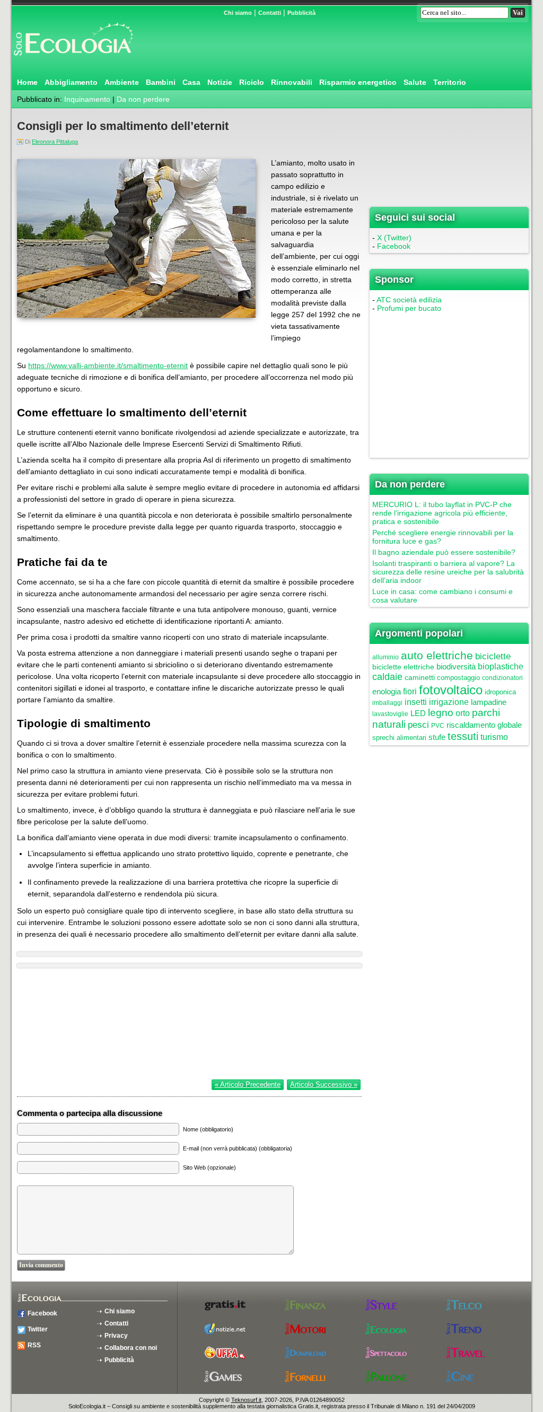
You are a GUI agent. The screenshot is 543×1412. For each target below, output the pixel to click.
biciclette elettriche (403, 667)
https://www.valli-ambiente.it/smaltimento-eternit (108, 365)
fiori (410, 691)
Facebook (393, 246)
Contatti (269, 13)
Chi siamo (238, 13)
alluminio (385, 657)
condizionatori (502, 678)
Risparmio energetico (358, 82)
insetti (416, 702)
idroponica (500, 692)
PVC (437, 725)
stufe (436, 737)
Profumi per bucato (409, 308)
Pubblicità (301, 13)
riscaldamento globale (484, 724)
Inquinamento (87, 99)
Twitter (38, 1329)
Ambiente (121, 82)
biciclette (493, 656)
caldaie (387, 677)
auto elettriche (437, 655)
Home (27, 82)
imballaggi (387, 703)
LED (418, 713)
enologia (386, 691)
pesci (418, 725)
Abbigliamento (71, 82)
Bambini (161, 82)
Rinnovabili (291, 82)
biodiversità (456, 666)
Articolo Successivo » (323, 1084)
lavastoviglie (390, 714)
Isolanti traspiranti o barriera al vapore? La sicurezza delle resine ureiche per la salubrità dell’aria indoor (448, 572)
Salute (415, 82)
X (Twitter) (394, 237)
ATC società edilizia (409, 299)
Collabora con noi (130, 1348)
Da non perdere (143, 99)
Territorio (449, 82)
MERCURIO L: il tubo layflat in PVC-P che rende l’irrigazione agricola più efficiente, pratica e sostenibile (442, 513)
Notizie (219, 82)
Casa (191, 82)
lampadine (488, 702)
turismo (494, 737)
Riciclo (251, 82)
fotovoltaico (451, 690)
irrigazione (449, 702)
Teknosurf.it (246, 1400)
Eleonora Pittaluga (55, 141)
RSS (34, 1345)
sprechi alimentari (399, 738)
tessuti (463, 736)
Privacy (116, 1335)
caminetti (420, 677)
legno (440, 712)
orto (463, 713)
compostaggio (458, 678)
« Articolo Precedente (248, 1084)
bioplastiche (500, 666)
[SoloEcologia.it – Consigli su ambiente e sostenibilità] (73, 60)
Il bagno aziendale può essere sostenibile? (443, 552)
